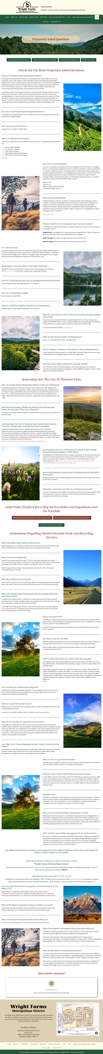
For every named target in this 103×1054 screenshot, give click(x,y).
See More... (5, 158)
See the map (11, 271)
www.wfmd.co (51, 895)
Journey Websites (78, 1052)
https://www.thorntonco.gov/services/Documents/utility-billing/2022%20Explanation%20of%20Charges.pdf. (69, 462)
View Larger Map (48, 214)
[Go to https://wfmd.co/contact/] (51, 987)
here (47, 340)
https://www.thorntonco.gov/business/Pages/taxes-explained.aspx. (25, 441)
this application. (68, 327)
